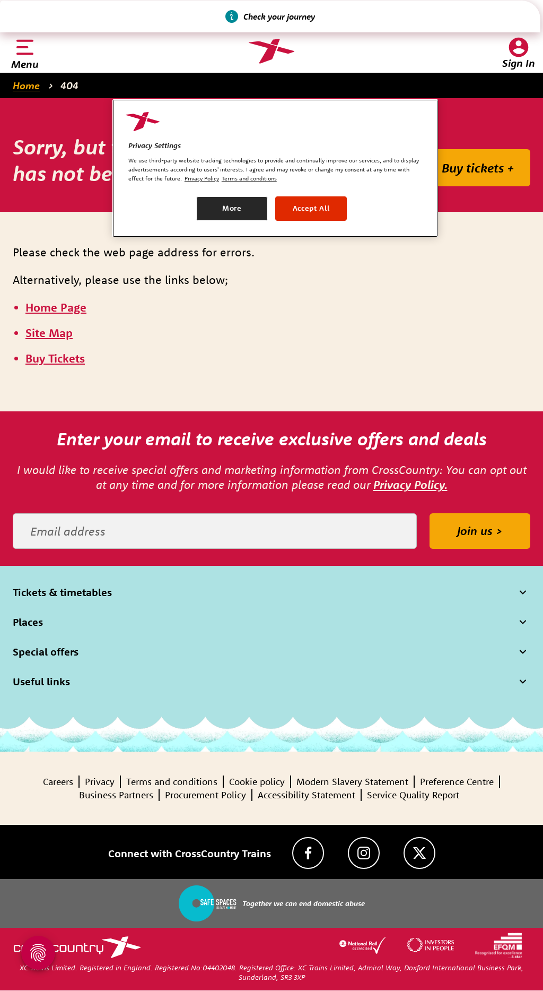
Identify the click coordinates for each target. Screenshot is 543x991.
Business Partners (116, 795)
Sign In (518, 63)
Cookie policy (257, 781)
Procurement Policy (205, 795)
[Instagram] (364, 853)
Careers (58, 781)
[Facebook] (308, 853)
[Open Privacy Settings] (38, 953)
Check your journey (279, 16)
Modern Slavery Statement (352, 781)
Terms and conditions (171, 781)
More (232, 208)
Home (26, 85)
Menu (25, 64)
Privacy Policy (202, 178)
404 (69, 85)
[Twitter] (419, 853)
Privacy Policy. (410, 484)
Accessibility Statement (306, 795)
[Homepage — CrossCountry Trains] (271, 51)
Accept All (311, 208)
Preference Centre (457, 781)
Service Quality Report (413, 795)
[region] (275, 168)
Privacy (100, 781)
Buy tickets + (478, 168)
